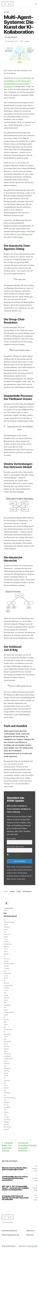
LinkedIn (12, 891)
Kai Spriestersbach (11, 37)
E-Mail (19, 891)
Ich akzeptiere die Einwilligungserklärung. (14, 856)
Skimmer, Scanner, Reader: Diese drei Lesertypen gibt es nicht (14, 1168)
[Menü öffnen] (36, 4)
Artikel (6, 12)
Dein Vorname (11, 838)
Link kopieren (27, 891)
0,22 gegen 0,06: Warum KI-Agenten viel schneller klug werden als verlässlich (15, 1197)
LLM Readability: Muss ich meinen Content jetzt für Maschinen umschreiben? (15, 1178)
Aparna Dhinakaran (23, 234)
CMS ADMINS (32, 1246)
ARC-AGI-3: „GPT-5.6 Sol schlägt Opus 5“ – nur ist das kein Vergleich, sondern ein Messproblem (15, 1188)
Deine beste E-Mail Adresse (15, 847)
